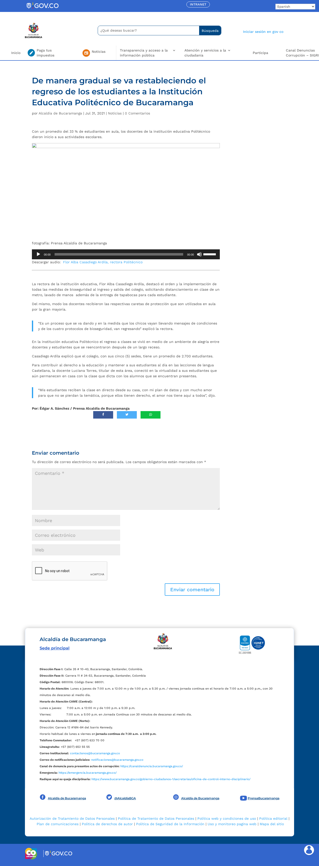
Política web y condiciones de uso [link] (226, 818)
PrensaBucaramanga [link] (263, 798)
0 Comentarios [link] (137, 113)
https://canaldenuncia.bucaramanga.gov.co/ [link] (151, 766)
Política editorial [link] (273, 818)
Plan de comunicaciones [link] (58, 824)
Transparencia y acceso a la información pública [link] (144, 52)
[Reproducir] (38, 254)
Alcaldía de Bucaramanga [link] (60, 113)
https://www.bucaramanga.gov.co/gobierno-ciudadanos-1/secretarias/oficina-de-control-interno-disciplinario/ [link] (170, 779)
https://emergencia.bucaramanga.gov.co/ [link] (88, 772)
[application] (126, 254)
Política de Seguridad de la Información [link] (170, 824)
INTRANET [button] (198, 4)
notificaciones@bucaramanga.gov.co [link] (117, 759)
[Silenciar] (199, 254)
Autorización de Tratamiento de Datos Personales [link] (72, 818)
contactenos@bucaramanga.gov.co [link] (95, 753)
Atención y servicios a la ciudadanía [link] (205, 52)
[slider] (210, 253)
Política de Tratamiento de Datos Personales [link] (156, 818)
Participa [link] (260, 53)
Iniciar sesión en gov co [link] (263, 32)
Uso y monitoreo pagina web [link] (232, 824)
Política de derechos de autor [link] (107, 824)
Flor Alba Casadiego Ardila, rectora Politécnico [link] (103, 262)
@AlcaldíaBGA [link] (125, 798)
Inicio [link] (15, 53)
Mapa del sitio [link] (272, 824)
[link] (42, 9)
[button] (192, 589)
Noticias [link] (115, 113)
